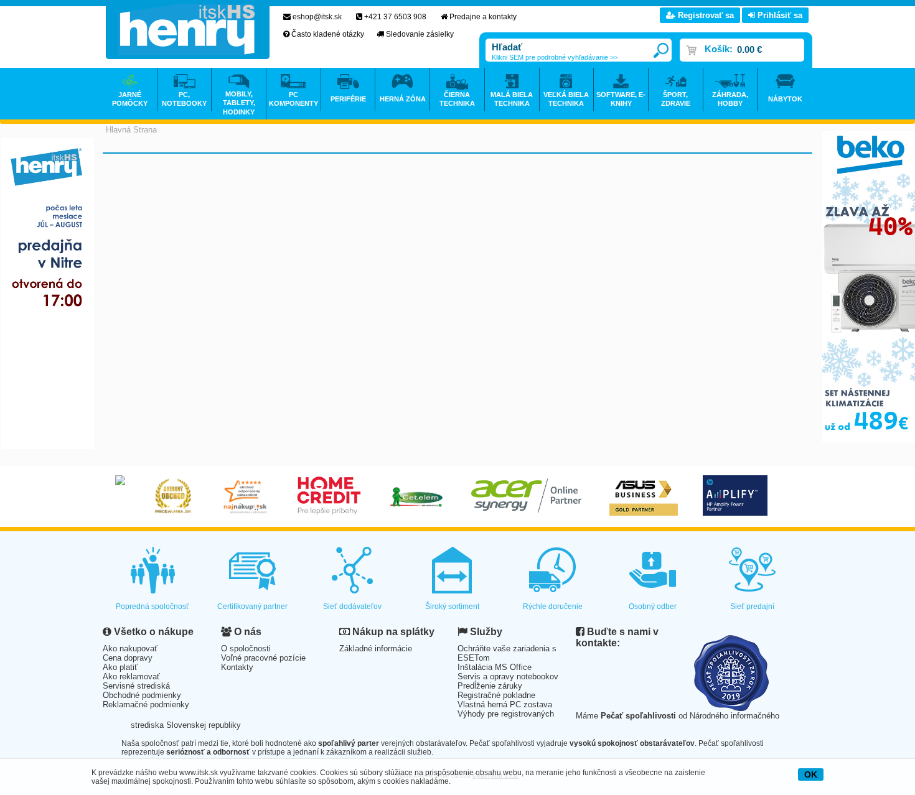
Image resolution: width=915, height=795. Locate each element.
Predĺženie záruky (490, 685)
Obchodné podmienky (142, 695)
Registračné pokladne (496, 695)
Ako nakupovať (130, 648)
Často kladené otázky (327, 34)
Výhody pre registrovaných (506, 713)
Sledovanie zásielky (420, 34)
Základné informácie (375, 648)
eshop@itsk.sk (317, 16)
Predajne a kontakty (483, 16)
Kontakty (237, 667)
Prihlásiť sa (778, 15)
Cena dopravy (127, 657)
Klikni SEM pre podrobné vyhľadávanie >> (554, 57)
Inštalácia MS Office (495, 667)
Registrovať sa (704, 15)
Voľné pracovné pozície (263, 657)
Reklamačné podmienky (146, 704)
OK (810, 774)
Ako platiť (120, 667)
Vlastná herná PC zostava (505, 704)
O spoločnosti (246, 648)
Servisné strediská (136, 685)
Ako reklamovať (131, 676)
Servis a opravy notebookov (508, 676)
